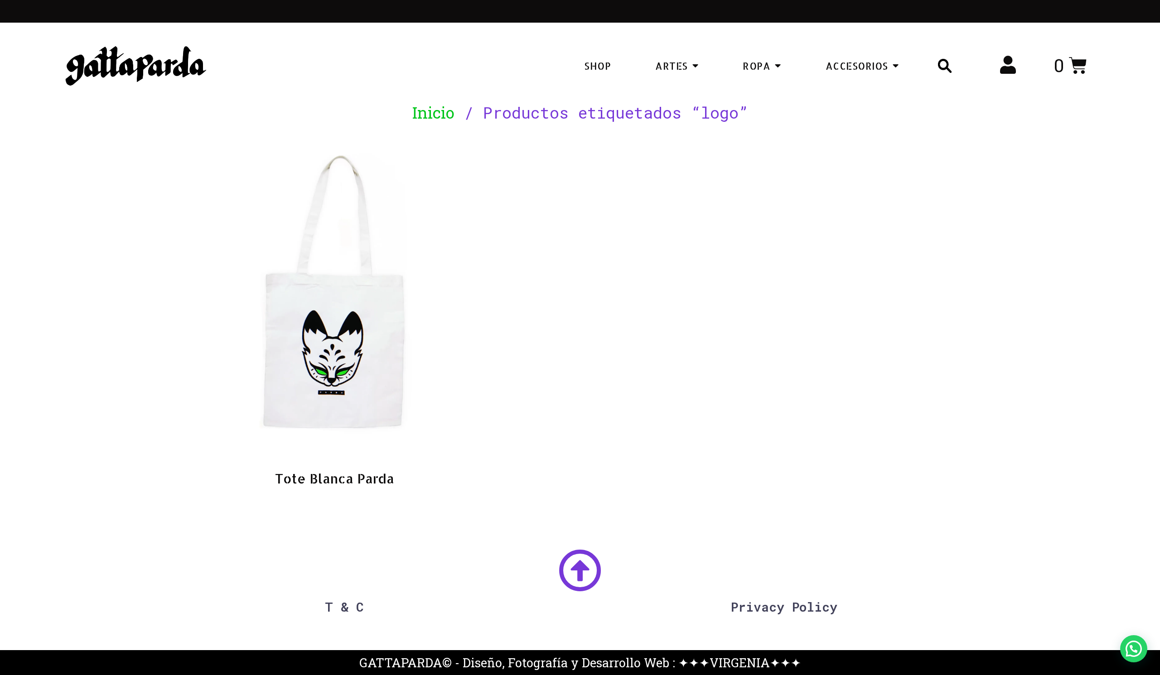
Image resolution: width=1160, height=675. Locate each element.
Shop (597, 66)
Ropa (756, 66)
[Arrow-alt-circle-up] (580, 570)
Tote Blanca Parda (334, 478)
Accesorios (857, 66)
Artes (671, 66)
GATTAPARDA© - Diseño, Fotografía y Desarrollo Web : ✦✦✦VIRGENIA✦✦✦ (580, 662)
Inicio (433, 112)
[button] (1133, 648)
